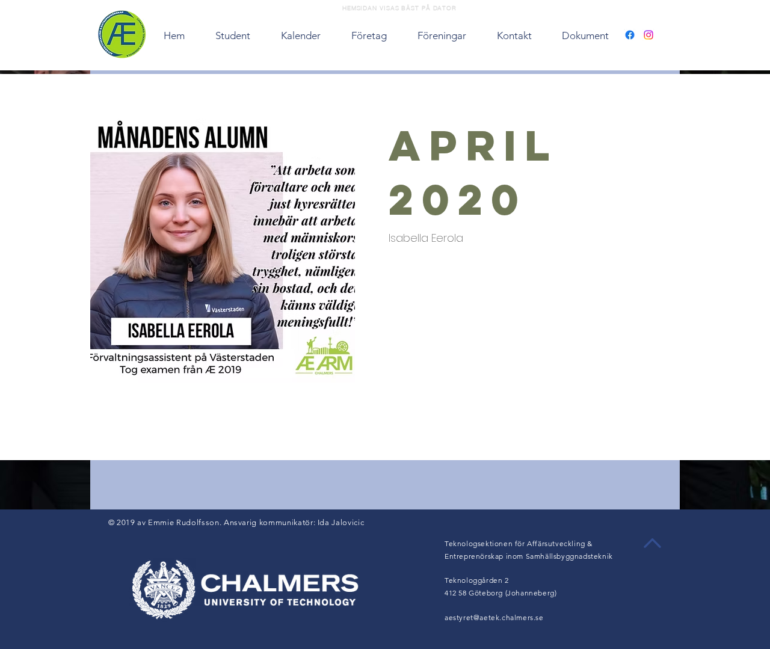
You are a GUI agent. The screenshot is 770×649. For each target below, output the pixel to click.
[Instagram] (648, 35)
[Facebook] (630, 35)
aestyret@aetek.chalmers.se (494, 617)
